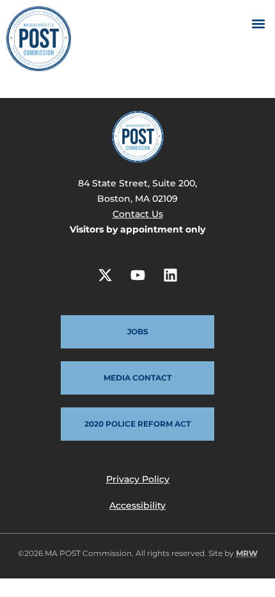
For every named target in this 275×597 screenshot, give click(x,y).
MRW (247, 553)
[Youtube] (137, 275)
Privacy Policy (137, 479)
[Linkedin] (170, 275)
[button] (258, 23)
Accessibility (137, 505)
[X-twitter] (105, 275)
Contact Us (138, 214)
